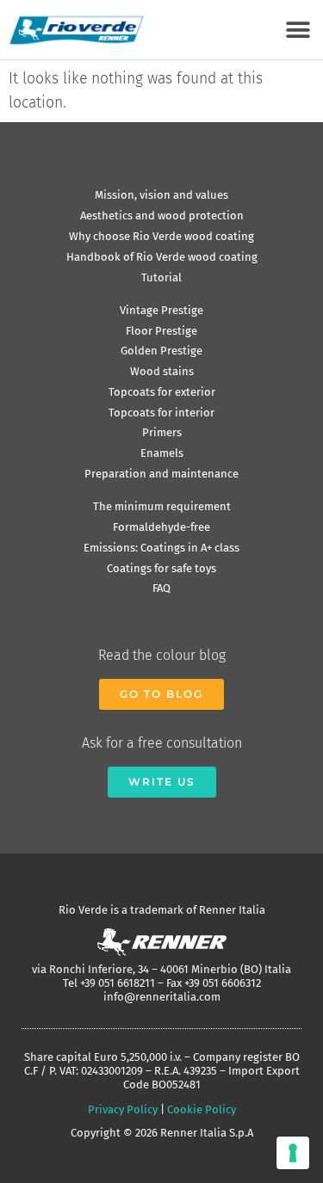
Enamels (161, 453)
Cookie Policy (201, 1109)
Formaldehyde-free (161, 527)
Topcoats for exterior (162, 391)
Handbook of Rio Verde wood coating (162, 256)
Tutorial (161, 277)
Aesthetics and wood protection (162, 215)
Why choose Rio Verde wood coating (161, 236)
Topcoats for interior (161, 412)
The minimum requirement (162, 506)
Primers (162, 432)
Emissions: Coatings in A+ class (161, 547)
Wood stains (162, 371)
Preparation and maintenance (161, 473)
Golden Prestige (161, 350)
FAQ (161, 588)
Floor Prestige (161, 330)
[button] (297, 29)
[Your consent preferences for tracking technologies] (292, 1153)
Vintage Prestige (161, 310)
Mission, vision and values (161, 194)
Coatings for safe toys (161, 568)
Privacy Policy (123, 1109)
